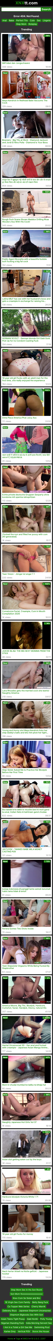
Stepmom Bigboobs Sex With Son (26, 1314)
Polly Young (46, 1319)
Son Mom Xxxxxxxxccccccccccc (27, 1294)
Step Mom (21, 24)
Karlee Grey (10, 1331)
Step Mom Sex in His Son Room (26, 1289)
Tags (18, 1338)
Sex (39, 20)
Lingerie (47, 20)
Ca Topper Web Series (18, 1306)
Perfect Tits (22, 20)
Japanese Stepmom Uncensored (35, 1310)
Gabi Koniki (32, 1319)
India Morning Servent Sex (39, 1323)
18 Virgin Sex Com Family (17, 1302)
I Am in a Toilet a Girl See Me (18, 1327)
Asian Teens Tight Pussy (13, 1319)
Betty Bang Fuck (40, 1302)
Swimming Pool (41, 1327)
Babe (11, 20)
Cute (32, 20)
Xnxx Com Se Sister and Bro (26, 1298)
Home (11, 1338)
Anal (4, 20)
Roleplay (33, 24)
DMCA (25, 1338)
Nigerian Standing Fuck (12, 1323)
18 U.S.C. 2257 (38, 1338)
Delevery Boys (10, 1310)
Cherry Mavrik (38, 1306)
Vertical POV (24, 1331)
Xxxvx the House (40, 1331)
